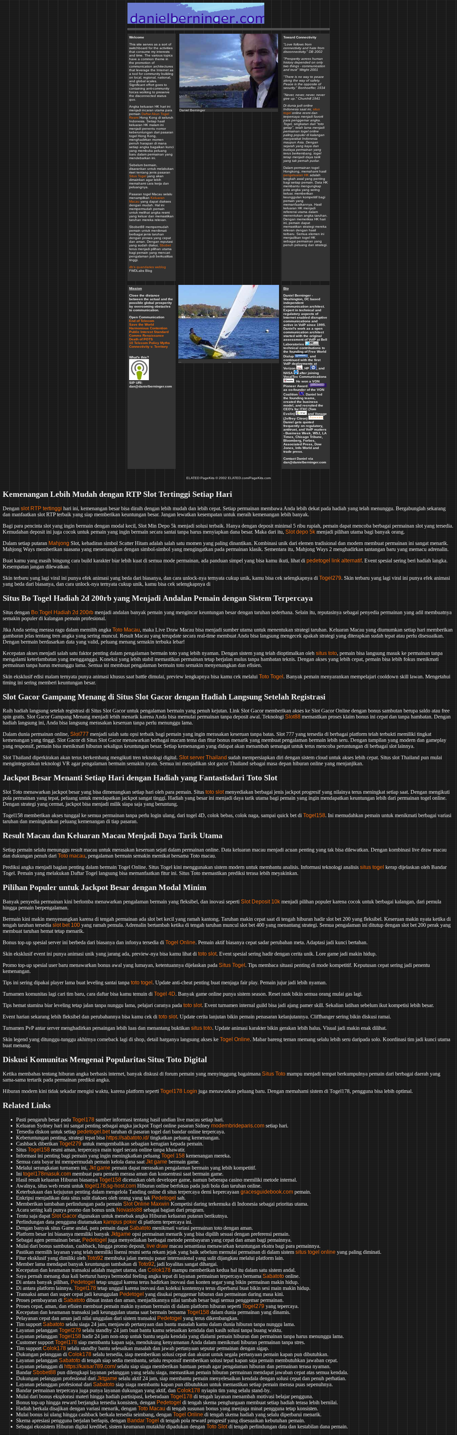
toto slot (214, 792)
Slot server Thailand (203, 757)
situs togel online (315, 1252)
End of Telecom (141, 321)
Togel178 (83, 1119)
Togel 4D (164, 994)
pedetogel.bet (93, 1131)
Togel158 (314, 815)
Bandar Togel (143, 1420)
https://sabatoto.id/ (127, 1137)
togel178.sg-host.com (110, 1186)
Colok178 (159, 1270)
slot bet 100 (66, 925)
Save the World (141, 324)
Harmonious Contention (148, 328)
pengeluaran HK (296, 175)
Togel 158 (173, 1155)
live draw (157, 1246)
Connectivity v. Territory (148, 346)
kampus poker (120, 1222)
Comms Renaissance (146, 335)
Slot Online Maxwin (146, 1204)
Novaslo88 (129, 1210)
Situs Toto (273, 1074)
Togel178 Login (178, 1091)
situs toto (326, 653)
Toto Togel (271, 676)
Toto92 (95, 1258)
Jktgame (121, 1234)
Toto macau (71, 856)
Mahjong (59, 543)
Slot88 (292, 717)
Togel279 (330, 578)
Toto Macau (126, 630)
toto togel (142, 982)
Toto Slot (216, 1426)
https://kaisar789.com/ (90, 1366)
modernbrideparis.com (237, 1125)
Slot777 (79, 734)
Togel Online (180, 942)
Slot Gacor (64, 1216)
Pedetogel (164, 1198)
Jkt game (156, 1162)
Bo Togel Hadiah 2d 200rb (62, 612)
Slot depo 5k (300, 532)
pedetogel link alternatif (334, 560)
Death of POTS (141, 339)
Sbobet (165, 245)
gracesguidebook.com (267, 1192)
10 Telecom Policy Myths (149, 343)
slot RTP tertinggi (41, 508)
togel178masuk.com (47, 1174)
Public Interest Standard (149, 332)
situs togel (372, 867)
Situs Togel (137, 176)
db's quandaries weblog (147, 267)
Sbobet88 (44, 1372)
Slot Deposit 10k (260, 901)
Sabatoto (140, 1228)
